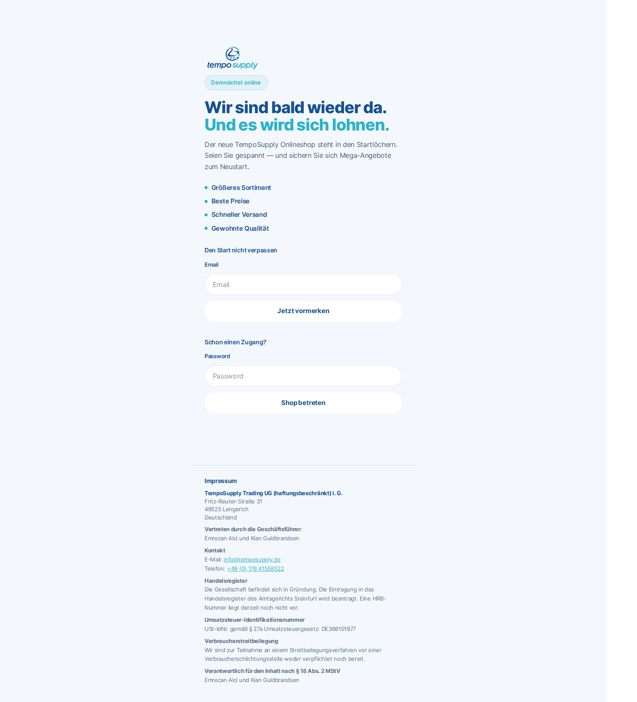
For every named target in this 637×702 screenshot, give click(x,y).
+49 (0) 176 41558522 (255, 568)
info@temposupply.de (252, 559)
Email (211, 264)
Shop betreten (303, 402)
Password (217, 356)
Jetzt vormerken (303, 311)
